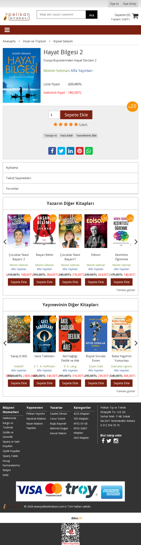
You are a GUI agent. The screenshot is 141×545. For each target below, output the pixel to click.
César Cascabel (121, 356)
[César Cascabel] (121, 318)
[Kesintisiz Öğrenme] (95, 216)
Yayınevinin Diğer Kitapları (70, 305)
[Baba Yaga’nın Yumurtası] (96, 318)
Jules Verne (121, 366)
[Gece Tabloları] (18, 318)
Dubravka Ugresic (95, 366)
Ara (91, 15)
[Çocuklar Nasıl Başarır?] (44, 216)
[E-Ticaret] (76, 518)
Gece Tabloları (19, 356)
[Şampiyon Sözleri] (121, 216)
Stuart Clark (70, 366)
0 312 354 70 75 (110, 425)
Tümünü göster (125, 290)
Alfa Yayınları (18, 269)
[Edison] (70, 216)
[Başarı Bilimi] (18, 216)
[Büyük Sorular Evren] (70, 318)
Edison (70, 255)
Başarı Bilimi (18, 255)
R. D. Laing (44, 366)
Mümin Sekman (19, 265)
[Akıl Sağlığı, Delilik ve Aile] (44, 318)
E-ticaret (64, 518)
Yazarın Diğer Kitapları (70, 203)
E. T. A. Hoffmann (18, 366)
